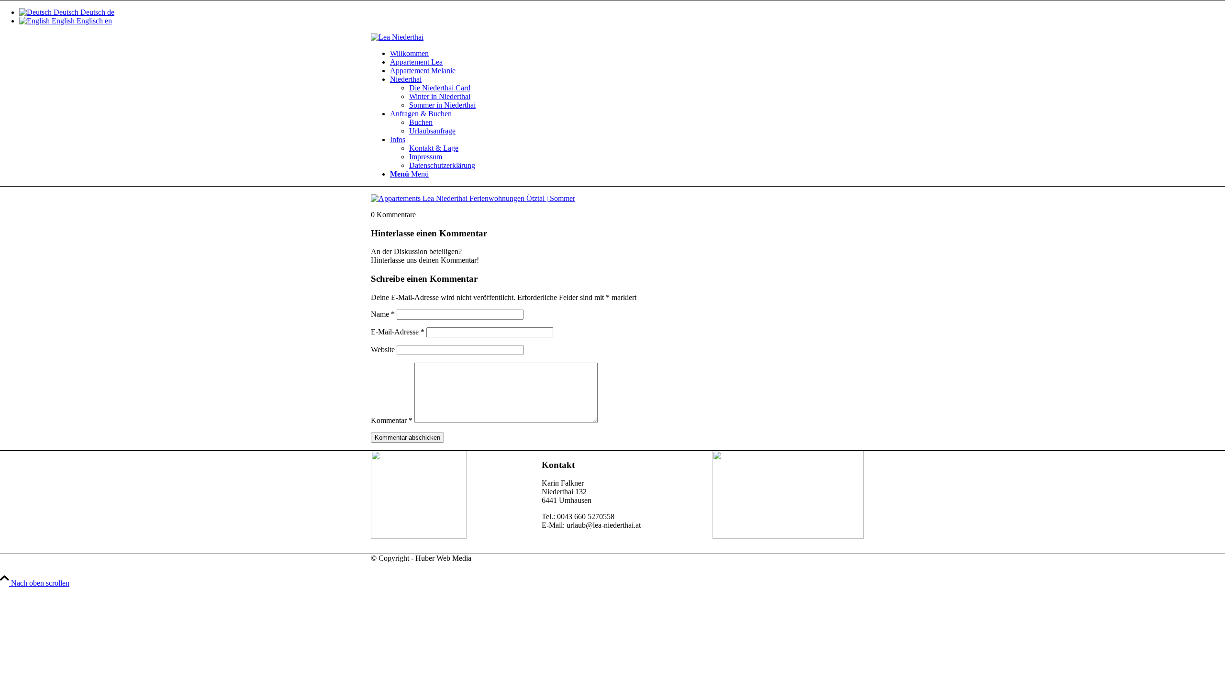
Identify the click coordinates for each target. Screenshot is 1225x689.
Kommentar (391, 420)
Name (383, 314)
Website (383, 349)
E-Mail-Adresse (397, 332)
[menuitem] (622, 53)
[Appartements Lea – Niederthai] (397, 37)
